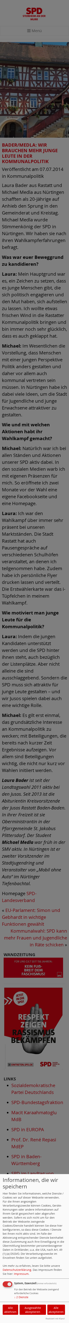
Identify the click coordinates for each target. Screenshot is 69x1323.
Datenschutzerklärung (17, 1270)
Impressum (21, 1274)
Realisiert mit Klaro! (55, 1318)
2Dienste (21, 1297)
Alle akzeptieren (56, 1310)
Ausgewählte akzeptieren (33, 1310)
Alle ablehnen (10, 1310)
